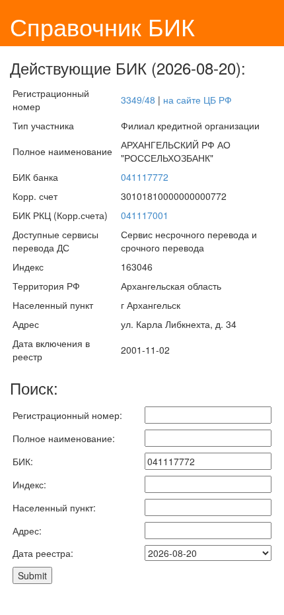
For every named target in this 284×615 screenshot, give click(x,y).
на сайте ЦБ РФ (197, 99)
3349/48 (138, 99)
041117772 (144, 176)
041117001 (144, 215)
